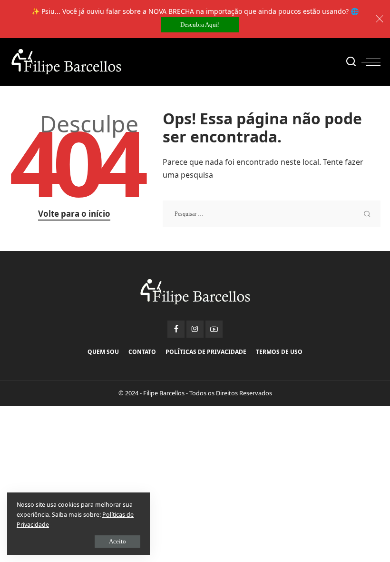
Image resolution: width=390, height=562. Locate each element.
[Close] (379, 19)
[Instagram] (195, 329)
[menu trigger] (370, 62)
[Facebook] (176, 329)
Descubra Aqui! (200, 24)
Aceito (117, 541)
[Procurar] (351, 62)
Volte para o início (74, 213)
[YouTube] (214, 329)
